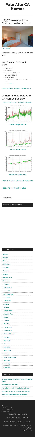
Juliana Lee (6, 425)
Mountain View (8, 314)
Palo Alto (6, 324)
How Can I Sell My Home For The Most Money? (16, 391)
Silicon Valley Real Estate (26, 429)
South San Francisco (10, 357)
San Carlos (7, 340)
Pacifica (6, 320)
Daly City (5, 274)
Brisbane (5, 261)
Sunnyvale (7, 360)
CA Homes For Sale (27, 431)
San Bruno (7, 337)
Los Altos (7, 291)
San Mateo (7, 347)
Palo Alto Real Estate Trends (17, 421)
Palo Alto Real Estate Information (17, 180)
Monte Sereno (8, 311)
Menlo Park (7, 301)
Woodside (7, 367)
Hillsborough (8, 287)
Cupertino (6, 271)
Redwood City (8, 330)
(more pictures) (6, 48)
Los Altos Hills (8, 294)
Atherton (5, 254)
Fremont (6, 284)
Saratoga (6, 354)
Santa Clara (7, 350)
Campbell (6, 267)
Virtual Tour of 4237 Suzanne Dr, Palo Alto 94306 (16, 88)
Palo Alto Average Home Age (17, 174)
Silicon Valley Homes (27, 427)
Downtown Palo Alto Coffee (10, 385)
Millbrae (6, 304)
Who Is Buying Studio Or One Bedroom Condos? (16, 388)
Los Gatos (7, 297)
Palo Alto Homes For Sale (14, 188)
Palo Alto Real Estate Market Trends (17, 103)
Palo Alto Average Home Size (17, 124)
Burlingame (6, 264)
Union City (7, 364)
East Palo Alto (7, 277)
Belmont (5, 257)
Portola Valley (8, 327)
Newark (6, 317)
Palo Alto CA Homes (17, 6)
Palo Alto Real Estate (17, 414)
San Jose (7, 344)
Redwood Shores (9, 334)
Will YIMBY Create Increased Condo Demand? (15, 394)
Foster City (6, 281)
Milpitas (6, 307)
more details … (9, 84)
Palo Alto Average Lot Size (17, 149)
